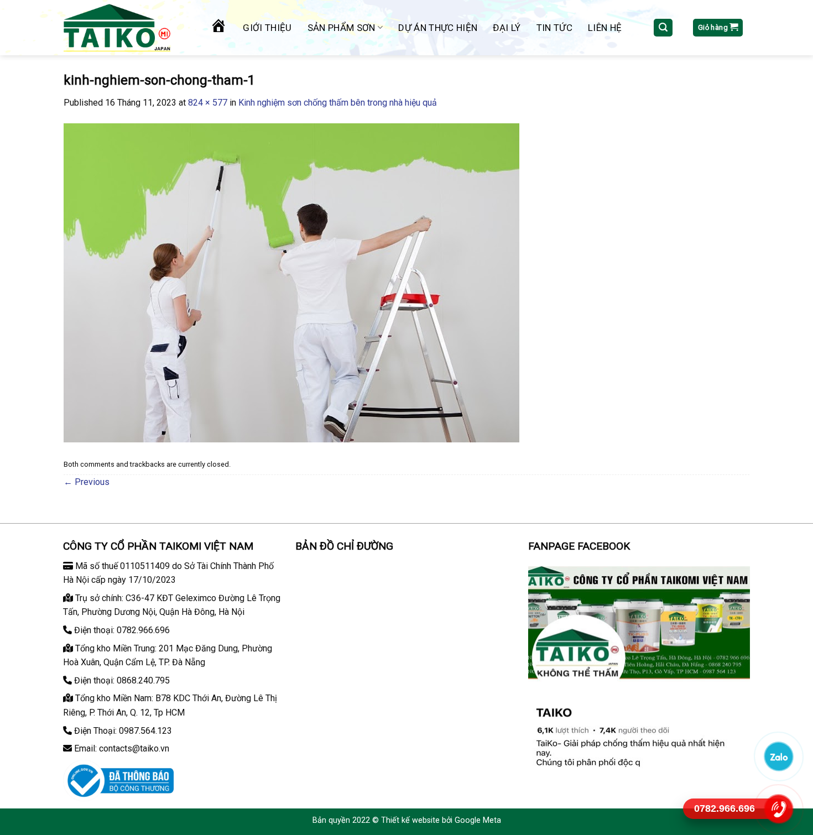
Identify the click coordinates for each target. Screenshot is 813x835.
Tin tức (554, 27)
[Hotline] (778, 809)
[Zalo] (778, 756)
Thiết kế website (410, 820)
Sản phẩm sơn (342, 27)
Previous (87, 482)
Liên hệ (605, 27)
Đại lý (506, 27)
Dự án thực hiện (437, 27)
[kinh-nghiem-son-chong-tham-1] (291, 282)
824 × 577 (207, 102)
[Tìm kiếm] (663, 28)
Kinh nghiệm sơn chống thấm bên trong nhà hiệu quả (337, 102)
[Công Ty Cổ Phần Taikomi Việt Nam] (127, 27)
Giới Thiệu (267, 27)
